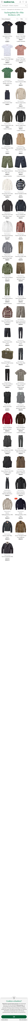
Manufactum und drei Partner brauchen (10, 1003)
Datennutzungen (19, 1005)
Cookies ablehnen (4, 1019)
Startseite (3, 9)
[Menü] (1, 2)
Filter (21, 19)
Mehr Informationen (23, 1019)
